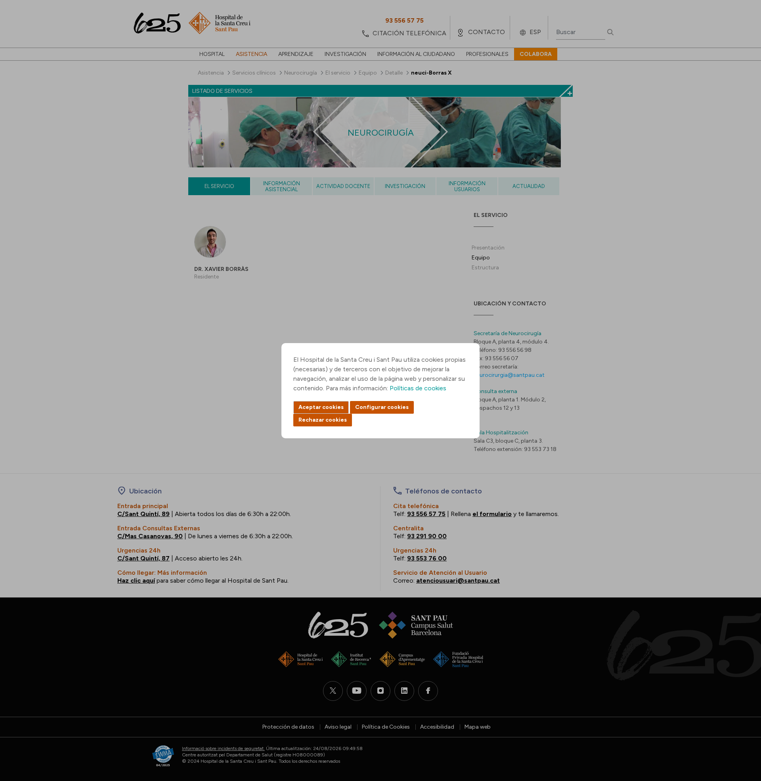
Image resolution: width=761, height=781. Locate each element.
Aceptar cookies (321, 407)
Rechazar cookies (322, 419)
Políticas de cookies (418, 388)
